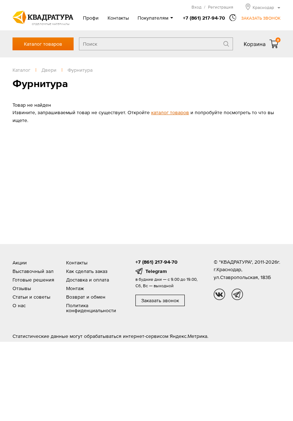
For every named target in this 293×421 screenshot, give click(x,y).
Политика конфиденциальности (91, 308)
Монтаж (75, 288)
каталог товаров (170, 112)
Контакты (118, 18)
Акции (20, 262)
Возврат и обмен (85, 297)
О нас (19, 305)
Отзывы (22, 288)
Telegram (156, 271)
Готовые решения (33, 280)
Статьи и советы (31, 297)
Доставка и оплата (87, 280)
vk (219, 294)
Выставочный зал (33, 271)
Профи (91, 18)
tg (237, 294)
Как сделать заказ (87, 271)
